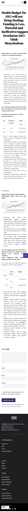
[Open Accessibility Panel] (25, 255)
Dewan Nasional (6, 477)
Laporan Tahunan (6, 493)
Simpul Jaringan (6, 484)
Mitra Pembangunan (7, 482)
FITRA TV (4, 468)
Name (3, 368)
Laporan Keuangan (6, 496)
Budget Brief (5, 444)
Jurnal (3, 449)
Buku (3, 446)
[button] (25, 2)
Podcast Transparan (7, 451)
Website (4, 383)
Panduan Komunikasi (7, 498)
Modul (3, 466)
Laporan (4, 461)
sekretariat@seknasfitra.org (12, 429)
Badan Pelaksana (6, 479)
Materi (3, 463)
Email (3, 375)
